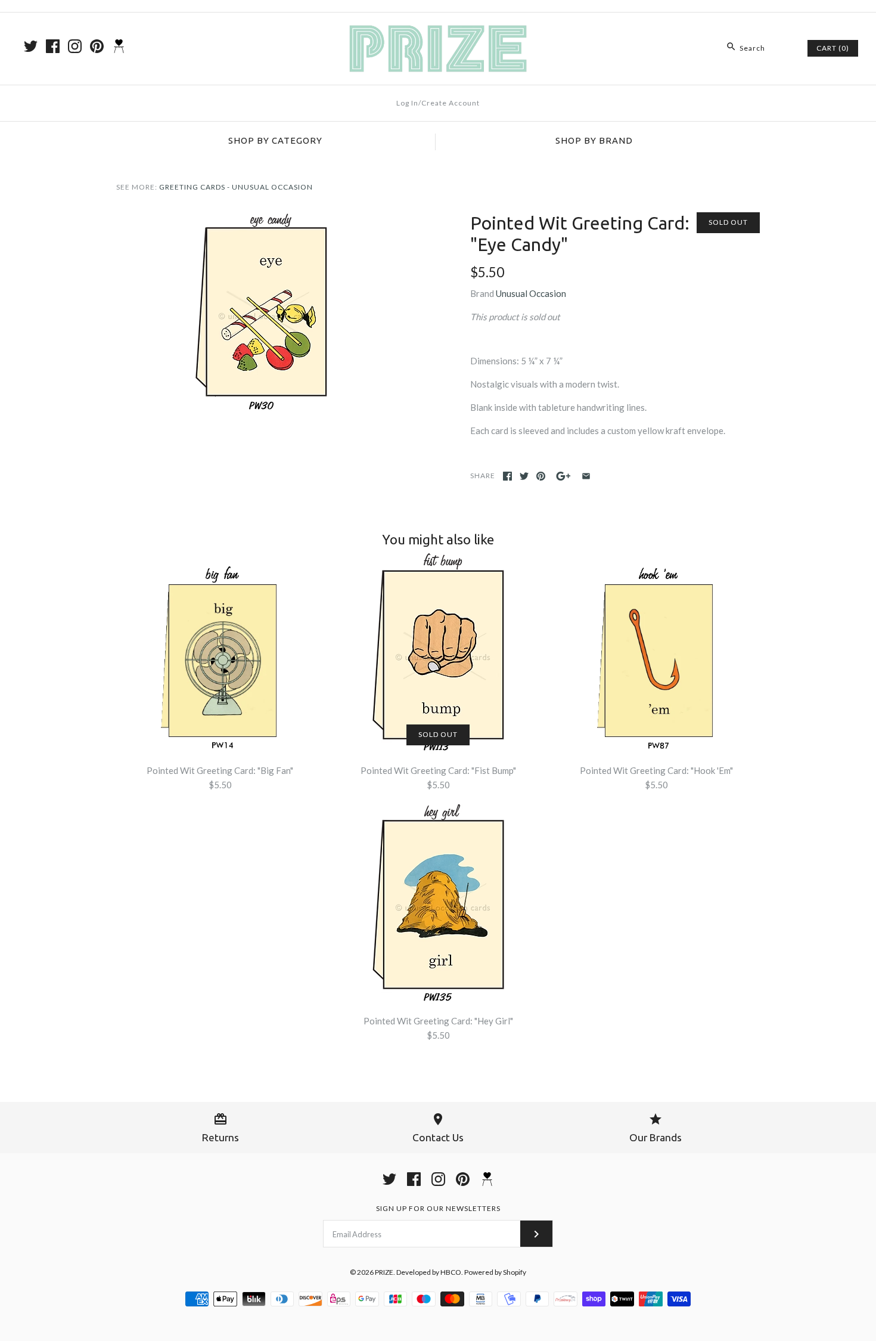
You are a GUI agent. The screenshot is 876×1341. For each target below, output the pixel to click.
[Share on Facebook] (507, 476)
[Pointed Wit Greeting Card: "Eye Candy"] (261, 219)
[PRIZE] (438, 31)
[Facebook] (53, 46)
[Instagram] (75, 46)
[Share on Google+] (563, 476)
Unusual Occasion (531, 293)
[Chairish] (119, 46)
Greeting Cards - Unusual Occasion (236, 186)
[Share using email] (586, 476)
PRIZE (384, 1272)
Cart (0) (832, 48)
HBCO (450, 1272)
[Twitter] (31, 46)
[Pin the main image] (540, 476)
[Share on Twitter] (524, 476)
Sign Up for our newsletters (438, 1208)
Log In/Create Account (438, 102)
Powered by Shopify (495, 1272)
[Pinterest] (97, 46)
